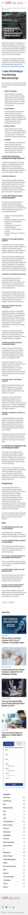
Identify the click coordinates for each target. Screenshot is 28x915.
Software (6, 873)
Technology (6, 880)
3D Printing (6, 797)
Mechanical (6, 852)
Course (7, 773)
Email (6, 754)
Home (3, 8)
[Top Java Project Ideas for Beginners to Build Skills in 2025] (14, 719)
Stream (7, 768)
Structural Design (8, 876)
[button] (2, 3)
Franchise (6, 838)
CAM (4, 818)
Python (5, 863)
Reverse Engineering (9, 866)
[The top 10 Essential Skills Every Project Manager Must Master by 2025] (14, 688)
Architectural (7, 801)
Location (7, 778)
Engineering (6, 835)
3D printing (11, 602)
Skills (4, 869)
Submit (14, 784)
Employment (7, 832)
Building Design (8, 807)
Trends (5, 883)
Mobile (7, 759)
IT (3, 849)
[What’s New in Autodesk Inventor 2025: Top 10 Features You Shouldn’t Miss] (14, 625)
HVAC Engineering (8, 842)
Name (6, 749)
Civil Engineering (8, 821)
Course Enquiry (9, 744)
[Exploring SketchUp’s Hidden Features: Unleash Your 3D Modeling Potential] (14, 656)
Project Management (9, 859)
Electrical (6, 828)
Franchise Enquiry (19, 744)
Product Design (7, 856)
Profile (7, 763)
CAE (4, 814)
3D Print (4, 602)
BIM (4, 804)
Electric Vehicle (7, 825)
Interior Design (7, 845)
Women (5, 887)
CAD (4, 811)
